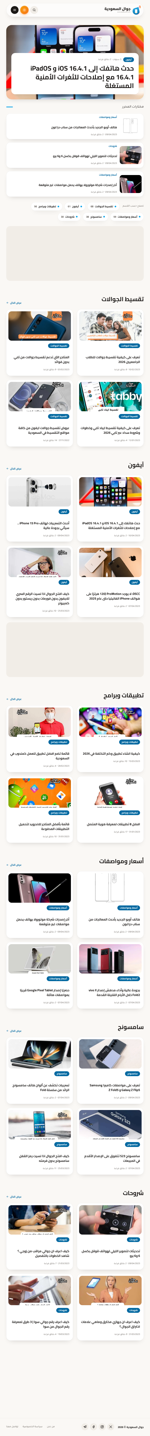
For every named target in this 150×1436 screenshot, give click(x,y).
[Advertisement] (75, 253)
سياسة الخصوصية (33, 1427)
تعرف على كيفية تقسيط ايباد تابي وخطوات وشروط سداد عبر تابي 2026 (110, 430)
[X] (110, 1426)
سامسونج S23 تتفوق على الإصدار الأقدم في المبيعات (112, 1158)
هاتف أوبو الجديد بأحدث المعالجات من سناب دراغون (84, 127)
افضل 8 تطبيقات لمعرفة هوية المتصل (113, 824)
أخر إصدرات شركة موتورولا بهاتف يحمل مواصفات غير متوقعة (78, 185)
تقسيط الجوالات (102, 206)
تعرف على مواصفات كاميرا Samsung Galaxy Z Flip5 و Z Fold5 (115, 1087)
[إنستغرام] (102, 1426)
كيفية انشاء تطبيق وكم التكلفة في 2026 (111, 753)
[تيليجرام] (84, 1426)
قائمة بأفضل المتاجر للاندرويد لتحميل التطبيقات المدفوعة (44, 826)
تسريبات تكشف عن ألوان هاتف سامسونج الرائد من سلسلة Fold (40, 1087)
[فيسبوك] (93, 1426)
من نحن (51, 1427)
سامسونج (94, 216)
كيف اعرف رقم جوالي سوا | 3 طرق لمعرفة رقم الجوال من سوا (40, 1324)
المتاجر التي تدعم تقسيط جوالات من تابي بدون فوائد (41, 359)
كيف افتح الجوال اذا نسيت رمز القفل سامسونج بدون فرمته (44, 1158)
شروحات (113, 146)
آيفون (73, 206)
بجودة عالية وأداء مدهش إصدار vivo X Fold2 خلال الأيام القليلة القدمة (114, 992)
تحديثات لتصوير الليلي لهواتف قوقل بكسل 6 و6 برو (85, 156)
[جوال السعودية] (122, 10)
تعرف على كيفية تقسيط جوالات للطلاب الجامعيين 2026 (113, 359)
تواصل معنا (12, 1427)
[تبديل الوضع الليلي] (24, 10)
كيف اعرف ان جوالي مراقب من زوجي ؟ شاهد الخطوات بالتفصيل (43, 1253)
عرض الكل (16, 302)
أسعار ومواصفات (108, 117)
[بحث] (34, 10)
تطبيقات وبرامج (45, 206)
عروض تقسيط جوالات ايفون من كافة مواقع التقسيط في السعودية (43, 430)
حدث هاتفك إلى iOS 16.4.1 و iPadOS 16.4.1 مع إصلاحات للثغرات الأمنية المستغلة (111, 525)
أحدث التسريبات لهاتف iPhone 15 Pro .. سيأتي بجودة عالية (43, 525)
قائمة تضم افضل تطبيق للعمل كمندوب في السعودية (39, 756)
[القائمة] (15, 10)
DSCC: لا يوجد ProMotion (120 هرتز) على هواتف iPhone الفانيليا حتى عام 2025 (113, 596)
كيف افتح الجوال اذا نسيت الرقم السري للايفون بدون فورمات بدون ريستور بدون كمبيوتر (42, 598)
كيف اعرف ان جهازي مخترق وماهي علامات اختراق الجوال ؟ (110, 1324)
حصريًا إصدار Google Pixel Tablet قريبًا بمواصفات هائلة (44, 992)
